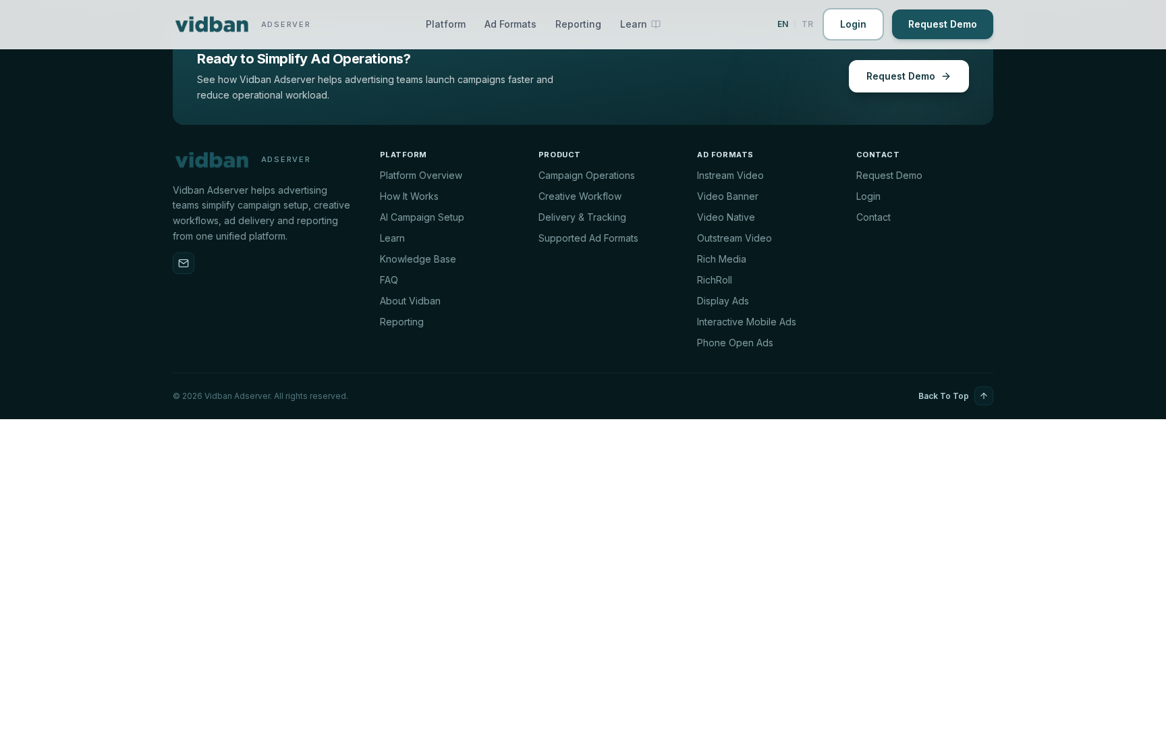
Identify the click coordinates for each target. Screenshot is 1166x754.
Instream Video (730, 175)
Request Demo (942, 24)
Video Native (726, 217)
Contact (873, 217)
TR (807, 24)
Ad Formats (510, 24)
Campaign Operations (586, 175)
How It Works (409, 196)
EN (782, 24)
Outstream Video (734, 238)
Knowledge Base (418, 259)
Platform (446, 24)
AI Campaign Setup (422, 217)
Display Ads (723, 300)
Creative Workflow (579, 196)
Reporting (578, 24)
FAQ (389, 280)
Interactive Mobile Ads (746, 321)
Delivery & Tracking (582, 217)
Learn (392, 238)
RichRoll (714, 280)
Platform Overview (421, 175)
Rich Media (721, 259)
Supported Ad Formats (588, 238)
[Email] (183, 263)
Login (853, 24)
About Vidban (410, 300)
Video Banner (727, 196)
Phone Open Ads (735, 342)
